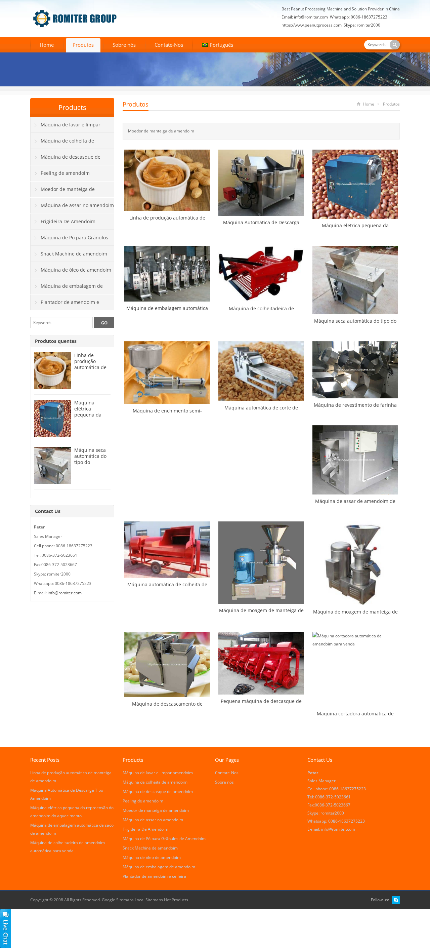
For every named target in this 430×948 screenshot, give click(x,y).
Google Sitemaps (118, 900)
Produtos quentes (56, 341)
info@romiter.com (311, 17)
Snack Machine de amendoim (74, 253)
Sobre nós (124, 44)
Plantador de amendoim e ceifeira (65, 304)
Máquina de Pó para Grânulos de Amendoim (69, 240)
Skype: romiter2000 (362, 25)
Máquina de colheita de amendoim (62, 143)
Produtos (83, 44)
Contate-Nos (169, 44)
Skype (396, 900)
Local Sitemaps (149, 900)
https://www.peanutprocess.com (312, 25)
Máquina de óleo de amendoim (76, 270)
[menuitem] (217, 45)
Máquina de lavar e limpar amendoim (65, 127)
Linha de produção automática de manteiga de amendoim (90, 367)
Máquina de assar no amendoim (77, 205)
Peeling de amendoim (65, 173)
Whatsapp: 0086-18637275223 (358, 17)
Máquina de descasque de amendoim (65, 159)
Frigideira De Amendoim (68, 221)
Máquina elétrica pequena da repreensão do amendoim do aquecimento (90, 417)
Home (47, 44)
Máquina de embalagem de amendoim (67, 288)
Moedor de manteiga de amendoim (63, 191)
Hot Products (176, 900)
